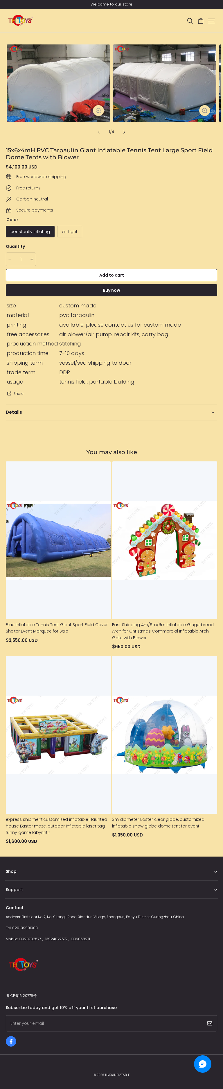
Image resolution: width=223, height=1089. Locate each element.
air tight (70, 231)
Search (12, 898)
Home (11, 880)
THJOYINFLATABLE (117, 1075)
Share (18, 393)
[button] (190, 21)
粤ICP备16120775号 (21, 995)
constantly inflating (30, 231)
